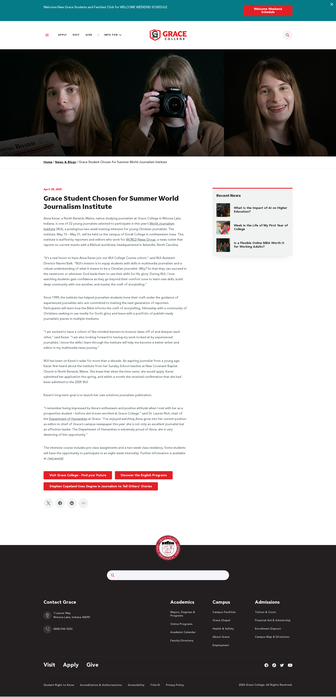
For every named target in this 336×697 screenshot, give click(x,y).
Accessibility (136, 685)
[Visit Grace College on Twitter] (282, 665)
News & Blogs (65, 162)
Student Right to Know (59, 685)
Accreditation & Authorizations (101, 685)
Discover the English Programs (144, 475)
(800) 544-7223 (62, 629)
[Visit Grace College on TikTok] (274, 665)
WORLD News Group (141, 239)
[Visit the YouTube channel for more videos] (290, 665)
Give (89, 35)
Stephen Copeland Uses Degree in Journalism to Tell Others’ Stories (100, 486)
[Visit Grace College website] (168, 35)
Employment (221, 645)
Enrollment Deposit (268, 628)
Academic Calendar (183, 632)
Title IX (155, 685)
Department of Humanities (68, 419)
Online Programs (181, 624)
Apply (62, 35)
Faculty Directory (181, 640)
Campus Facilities (224, 612)
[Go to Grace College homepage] (168, 547)
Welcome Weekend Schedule (268, 11)
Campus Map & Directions (272, 637)
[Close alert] (331, 4)
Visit (76, 35)
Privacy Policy (175, 685)
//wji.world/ (55, 458)
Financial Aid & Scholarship (272, 620)
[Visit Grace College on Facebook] (266, 665)
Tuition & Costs (265, 612)
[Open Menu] (47, 35)
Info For (111, 35)
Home (48, 162)
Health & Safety (223, 628)
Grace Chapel (221, 620)
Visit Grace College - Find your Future (77, 475)
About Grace (221, 637)
